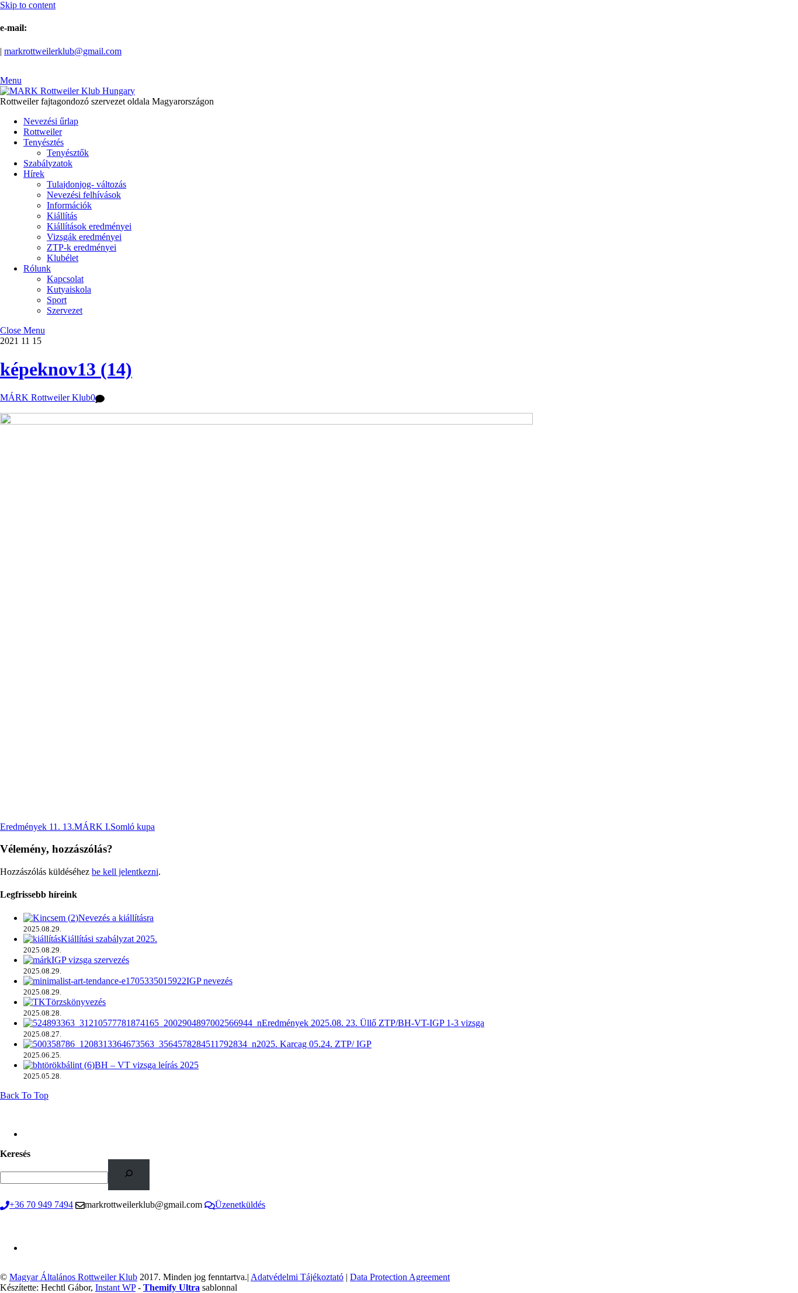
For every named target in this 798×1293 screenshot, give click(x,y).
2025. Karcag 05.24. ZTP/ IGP (314, 1044)
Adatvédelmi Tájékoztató (297, 1277)
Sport (57, 300)
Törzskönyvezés (76, 1002)
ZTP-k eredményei (81, 247)
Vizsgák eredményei (84, 237)
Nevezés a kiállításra (116, 918)
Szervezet (64, 310)
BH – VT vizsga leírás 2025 (147, 1065)
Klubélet (62, 258)
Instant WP (115, 1287)
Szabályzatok (47, 163)
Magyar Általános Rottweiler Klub (73, 1277)
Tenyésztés (43, 142)
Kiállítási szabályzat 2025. (109, 939)
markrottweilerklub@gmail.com (63, 51)
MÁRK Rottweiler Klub (45, 397)
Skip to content (27, 5)
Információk (69, 205)
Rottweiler (42, 132)
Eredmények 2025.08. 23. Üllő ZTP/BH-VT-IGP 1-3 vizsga (373, 1023)
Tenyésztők (68, 153)
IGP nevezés (209, 981)
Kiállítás (62, 216)
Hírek (33, 174)
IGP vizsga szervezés (90, 960)
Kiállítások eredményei (89, 226)
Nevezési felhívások (84, 195)
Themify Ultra (171, 1287)
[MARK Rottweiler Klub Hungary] (67, 91)
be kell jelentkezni (125, 872)
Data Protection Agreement (400, 1277)
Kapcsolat (65, 279)
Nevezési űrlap (50, 121)
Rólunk (37, 268)
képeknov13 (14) (66, 369)
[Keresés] (129, 1174)
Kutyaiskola (69, 289)
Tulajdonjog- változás (86, 184)
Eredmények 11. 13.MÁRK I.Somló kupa (77, 827)
